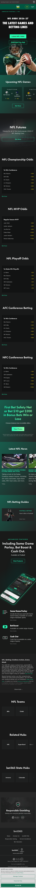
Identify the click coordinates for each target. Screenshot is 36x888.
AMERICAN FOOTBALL (9, 11)
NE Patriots (6, 94)
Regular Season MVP (11, 219)
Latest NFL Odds (18, 36)
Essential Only (18, 881)
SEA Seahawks (17, 95)
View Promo (18, 429)
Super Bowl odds (28, 673)
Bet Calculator (18, 842)
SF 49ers (28, 95)
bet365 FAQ (25, 836)
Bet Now (18, 106)
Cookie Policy (19, 872)
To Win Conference (10, 170)
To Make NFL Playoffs (11, 269)
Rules (8, 836)
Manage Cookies (18, 876)
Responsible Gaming (11, 839)
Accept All (18, 885)
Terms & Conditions (25, 839)
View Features (18, 561)
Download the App (18, 42)
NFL (19, 11)
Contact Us (16, 836)
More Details (13, 620)
